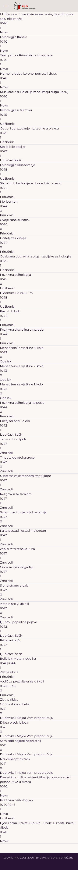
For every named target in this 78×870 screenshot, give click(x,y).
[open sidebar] (6, 6)
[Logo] (25, 6)
